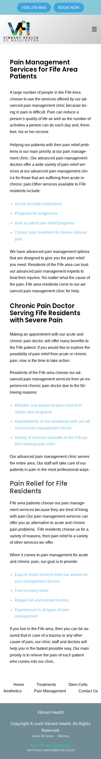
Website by (50, 745)
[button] (94, 29)
